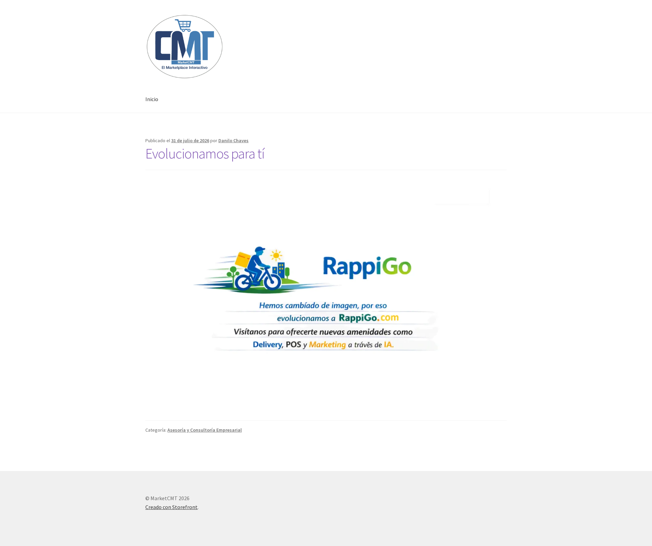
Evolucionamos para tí (205, 153)
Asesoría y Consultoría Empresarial (204, 430)
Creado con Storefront (171, 507)
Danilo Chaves (233, 140)
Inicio (151, 99)
